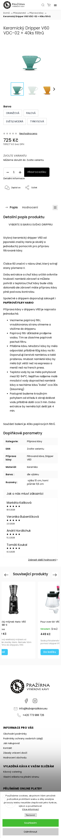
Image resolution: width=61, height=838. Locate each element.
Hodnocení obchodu (15, 757)
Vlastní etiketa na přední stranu (21, 776)
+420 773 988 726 (33, 715)
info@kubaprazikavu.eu (33, 708)
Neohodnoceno (28, 133)
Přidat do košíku (36, 172)
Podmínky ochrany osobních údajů (23, 738)
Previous (6, 574)
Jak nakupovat (11, 743)
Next (55, 574)
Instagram (35, 700)
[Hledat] (43, 4)
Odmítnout (30, 831)
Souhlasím (30, 823)
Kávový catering (12, 771)
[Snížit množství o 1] (8, 172)
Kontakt (7, 748)
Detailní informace (14, 178)
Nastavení (30, 815)
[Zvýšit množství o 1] (20, 172)
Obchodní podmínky (15, 733)
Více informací (30, 809)
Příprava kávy (34, 441)
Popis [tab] (14, 207)
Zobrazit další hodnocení (42, 559)
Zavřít (50, 196)
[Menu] (55, 5)
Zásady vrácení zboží (15, 752)
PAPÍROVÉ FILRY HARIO (18, 303)
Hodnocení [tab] (30, 207)
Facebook (26, 700)
